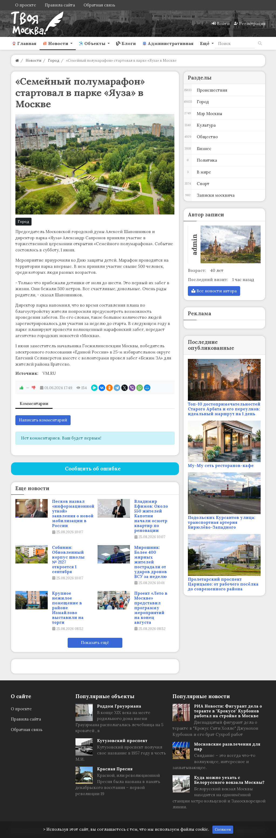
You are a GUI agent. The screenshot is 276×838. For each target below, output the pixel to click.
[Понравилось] (21, 387)
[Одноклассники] (109, 388)
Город (23, 221)
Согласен (223, 829)
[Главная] (17, 60)
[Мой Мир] (147, 388)
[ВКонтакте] (102, 388)
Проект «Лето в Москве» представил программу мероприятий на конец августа (150, 608)
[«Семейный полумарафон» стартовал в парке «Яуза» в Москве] (95, 164)
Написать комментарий (43, 420)
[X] (124, 388)
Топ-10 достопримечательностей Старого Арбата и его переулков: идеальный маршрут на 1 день (224, 408)
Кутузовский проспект (122, 740)
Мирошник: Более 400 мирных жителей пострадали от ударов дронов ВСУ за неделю (150, 562)
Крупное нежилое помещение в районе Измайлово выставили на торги (68, 608)
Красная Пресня (115, 768)
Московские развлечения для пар (227, 747)
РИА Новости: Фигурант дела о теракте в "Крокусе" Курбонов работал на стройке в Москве (228, 711)
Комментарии (34, 403)
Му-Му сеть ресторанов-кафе (221, 465)
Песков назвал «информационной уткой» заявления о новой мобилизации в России (73, 513)
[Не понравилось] (34, 387)
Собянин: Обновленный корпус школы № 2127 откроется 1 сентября (68, 559)
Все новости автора (216, 290)
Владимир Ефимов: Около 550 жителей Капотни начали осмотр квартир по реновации (151, 516)
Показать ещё (95, 642)
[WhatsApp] (139, 388)
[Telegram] (117, 388)
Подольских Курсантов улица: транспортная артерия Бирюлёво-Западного (221, 522)
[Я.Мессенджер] (94, 388)
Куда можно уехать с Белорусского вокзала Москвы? (229, 780)
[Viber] (132, 388)
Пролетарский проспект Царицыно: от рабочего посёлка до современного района (223, 584)
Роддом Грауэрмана (119, 706)
